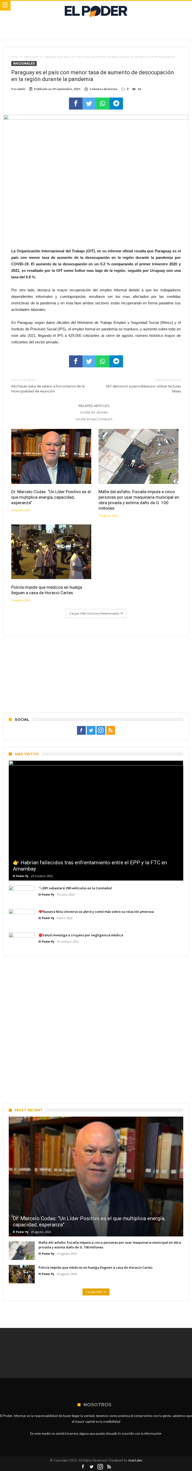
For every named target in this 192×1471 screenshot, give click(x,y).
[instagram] (100, 730)
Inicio (14, 57)
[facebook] (75, 104)
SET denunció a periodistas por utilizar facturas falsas (143, 385)
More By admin (94, 412)
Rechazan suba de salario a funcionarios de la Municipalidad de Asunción (47, 385)
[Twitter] (91, 730)
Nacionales (31, 57)
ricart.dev (135, 1460)
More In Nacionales (94, 419)
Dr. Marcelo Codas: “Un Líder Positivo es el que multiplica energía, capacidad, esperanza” (51, 497)
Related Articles (94, 406)
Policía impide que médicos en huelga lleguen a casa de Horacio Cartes (46, 590)
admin (21, 89)
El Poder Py (20, 876)
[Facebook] (81, 730)
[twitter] (89, 104)
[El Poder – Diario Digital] (96, 5)
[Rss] (110, 730)
